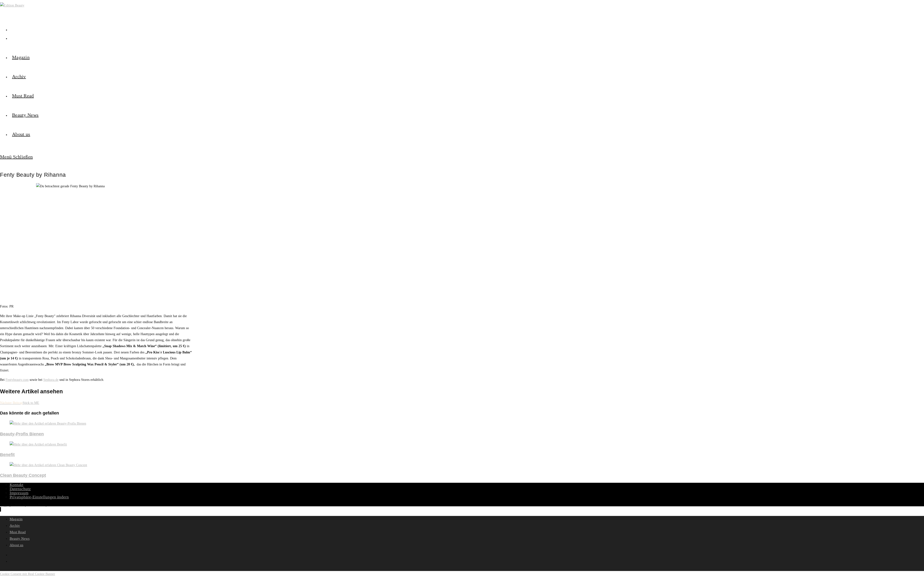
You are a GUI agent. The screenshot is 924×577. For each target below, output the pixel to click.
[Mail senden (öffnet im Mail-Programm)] (11, 38)
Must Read (18, 532)
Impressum (19, 493)
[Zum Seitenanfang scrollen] (0, 509)
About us (16, 545)
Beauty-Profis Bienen (22, 434)
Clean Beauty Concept (23, 475)
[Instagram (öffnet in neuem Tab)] (11, 29)
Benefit (7, 454)
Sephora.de (50, 380)
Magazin (16, 519)
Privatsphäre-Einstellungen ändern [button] (39, 497)
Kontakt (16, 485)
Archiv (15, 525)
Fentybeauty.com (17, 380)
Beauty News (20, 538)
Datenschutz (20, 489)
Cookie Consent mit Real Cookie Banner (27, 574)
